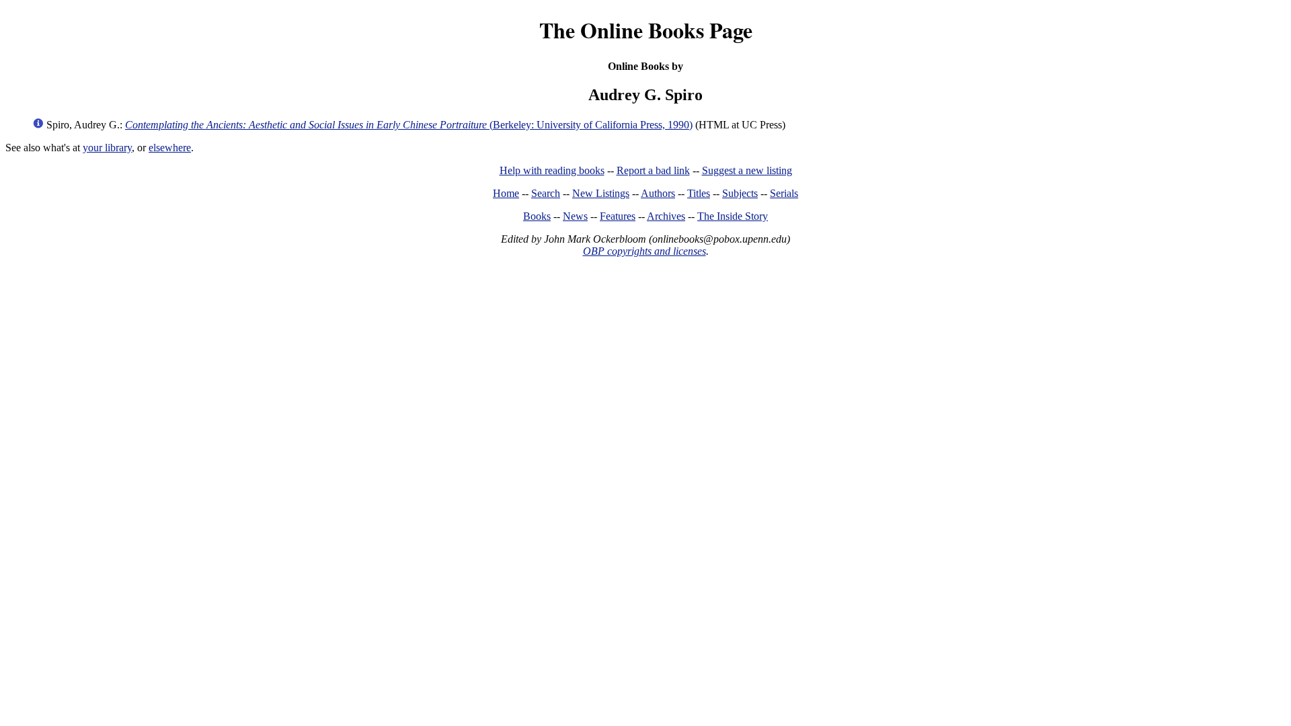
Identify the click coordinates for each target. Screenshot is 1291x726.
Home (506, 193)
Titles (698, 193)
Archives (666, 216)
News (575, 216)
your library (107, 147)
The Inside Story (732, 216)
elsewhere (170, 147)
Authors (658, 193)
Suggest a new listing (747, 170)
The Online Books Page (645, 30)
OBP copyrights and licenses (644, 251)
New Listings (600, 193)
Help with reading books (552, 170)
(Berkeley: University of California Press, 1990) (409, 124)
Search (545, 193)
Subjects (740, 193)
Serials (784, 193)
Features (617, 216)
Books (537, 216)
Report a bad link (653, 170)
